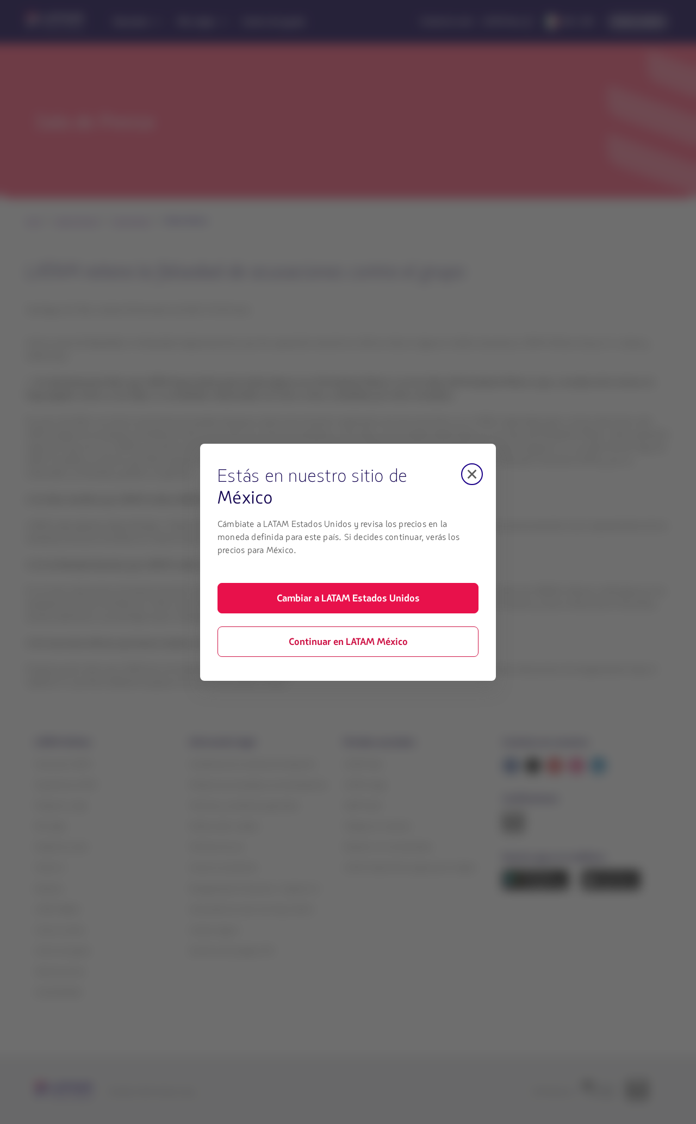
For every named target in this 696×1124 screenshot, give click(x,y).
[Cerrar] (472, 474)
